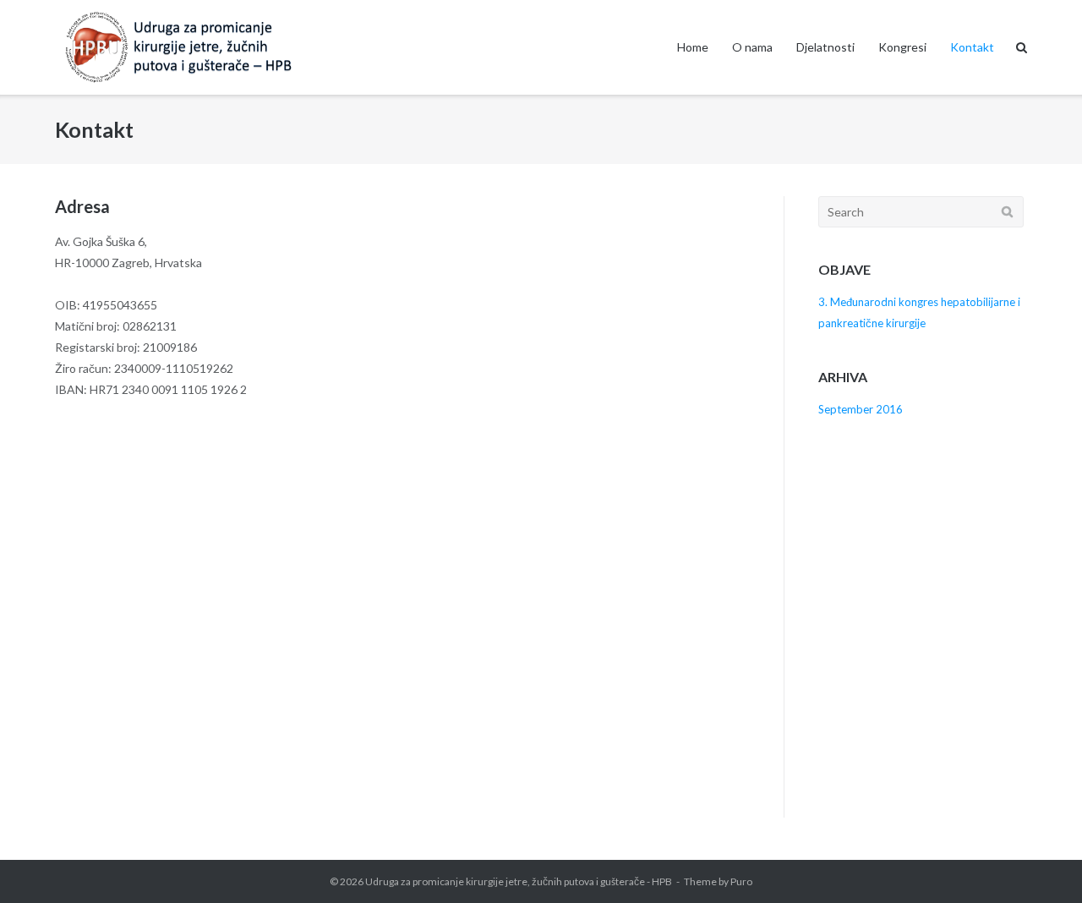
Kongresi (902, 47)
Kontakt (972, 47)
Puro (741, 881)
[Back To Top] (1040, 862)
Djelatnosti (825, 47)
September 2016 (860, 409)
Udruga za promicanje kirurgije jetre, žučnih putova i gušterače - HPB (518, 881)
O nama (752, 47)
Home (692, 47)
